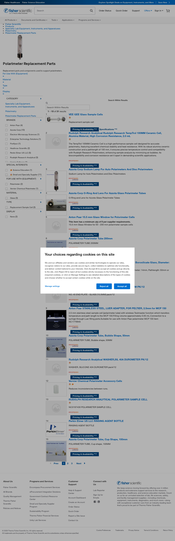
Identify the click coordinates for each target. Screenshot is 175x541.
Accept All (122, 286)
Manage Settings (52, 286)
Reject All (104, 286)
